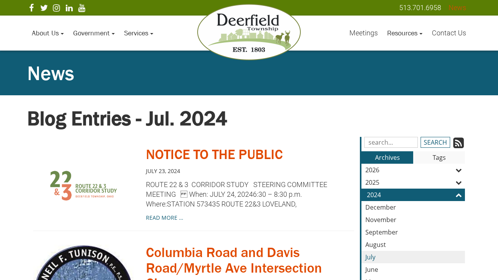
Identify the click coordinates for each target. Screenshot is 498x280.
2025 (372, 182)
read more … (164, 217)
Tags (439, 157)
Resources (403, 33)
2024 (374, 195)
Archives (387, 157)
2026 (372, 170)
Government (92, 33)
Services (137, 33)
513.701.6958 (420, 8)
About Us (46, 33)
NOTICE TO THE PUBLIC (214, 154)
